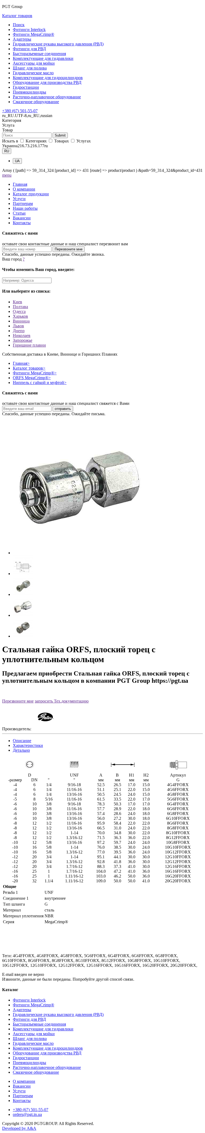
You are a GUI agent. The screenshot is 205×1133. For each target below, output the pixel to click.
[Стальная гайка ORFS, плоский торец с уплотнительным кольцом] (79, 552)
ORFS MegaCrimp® (32, 377)
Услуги (19, 198)
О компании (24, 189)
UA (17, 161)
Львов (18, 326)
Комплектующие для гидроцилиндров (48, 77)
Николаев (21, 335)
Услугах (83, 141)
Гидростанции (26, 87)
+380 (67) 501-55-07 (20, 110)
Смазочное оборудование (36, 101)
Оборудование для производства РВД (47, 82)
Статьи (19, 213)
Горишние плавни (29, 345)
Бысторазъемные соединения (39, 53)
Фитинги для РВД (29, 48)
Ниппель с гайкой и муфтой (39, 382)
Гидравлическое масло (33, 73)
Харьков (20, 316)
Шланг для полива (30, 68)
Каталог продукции (31, 194)
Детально (21, 750)
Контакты (22, 222)
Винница (21, 321)
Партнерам (23, 203)
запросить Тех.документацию (62, 701)
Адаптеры (22, 39)
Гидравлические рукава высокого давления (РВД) (58, 44)
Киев (17, 302)
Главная (20, 184)
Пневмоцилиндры (29, 92)
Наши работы (25, 208)
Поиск (19, 24)
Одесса (19, 311)
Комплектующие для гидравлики (43, 58)
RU (6, 151)
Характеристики (28, 745)
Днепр (19, 330)
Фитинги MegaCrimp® (33, 34)
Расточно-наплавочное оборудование (47, 97)
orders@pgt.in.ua (27, 1114)
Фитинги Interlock (29, 29)
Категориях (36, 141)
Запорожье (22, 340)
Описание (22, 740)
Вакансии (22, 218)
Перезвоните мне (18, 701)
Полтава (20, 306)
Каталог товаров (17, 15)
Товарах (61, 141)
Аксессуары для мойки (34, 63)
